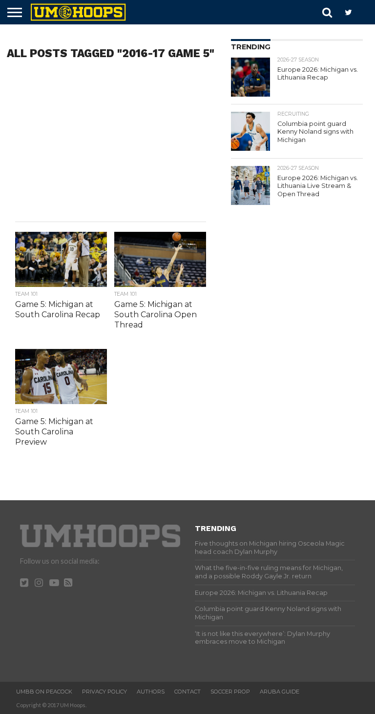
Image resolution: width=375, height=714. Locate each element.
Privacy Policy (104, 691)
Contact (187, 691)
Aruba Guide (279, 691)
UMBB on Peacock (44, 691)
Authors (151, 691)
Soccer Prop (230, 691)
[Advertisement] (110, 143)
